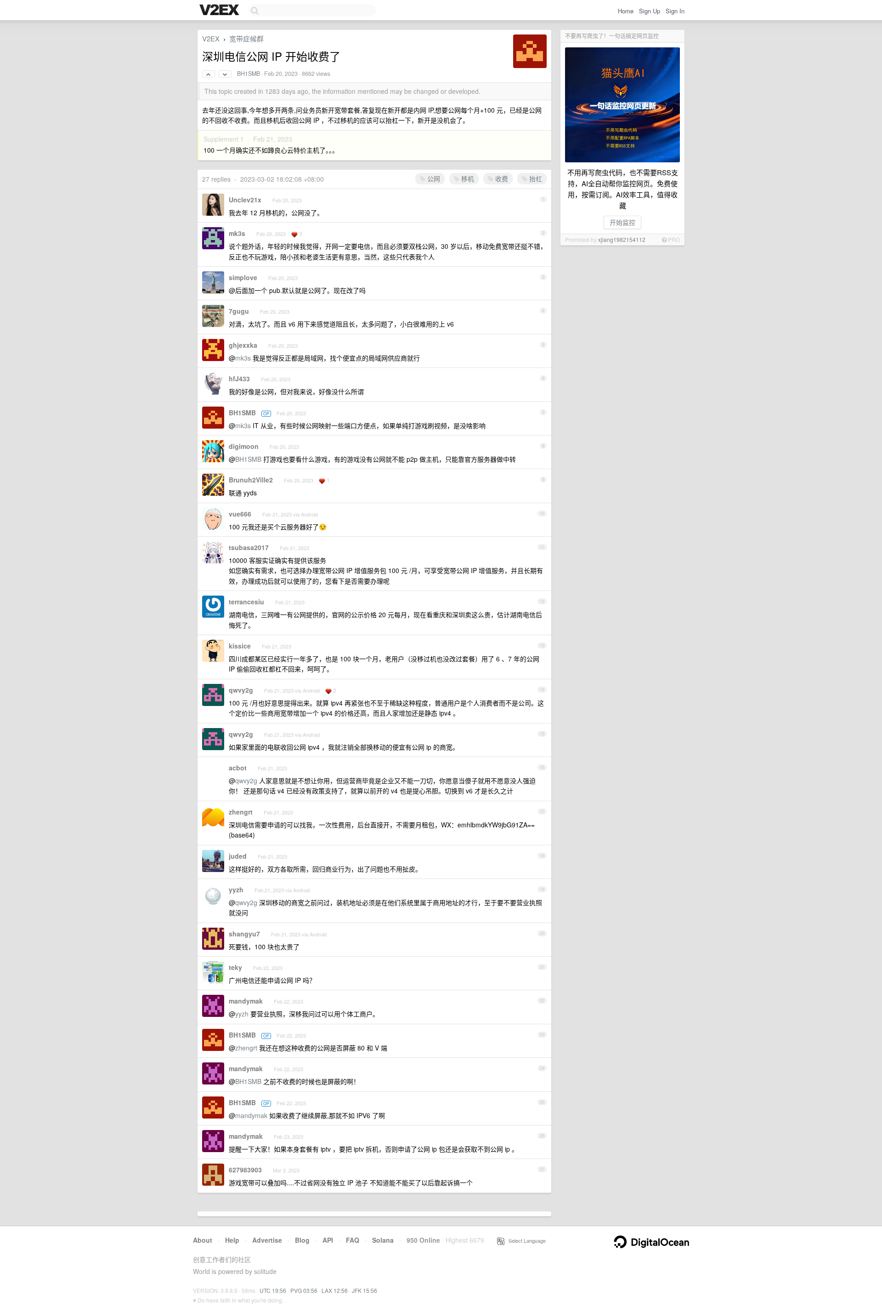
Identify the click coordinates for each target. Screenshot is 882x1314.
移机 (466, 178)
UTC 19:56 (273, 1290)
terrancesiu (246, 601)
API (327, 1240)
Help (232, 1240)
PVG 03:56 (303, 1290)
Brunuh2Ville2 (251, 479)
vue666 (240, 513)
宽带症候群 (246, 38)
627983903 (245, 1169)
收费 (500, 178)
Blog (302, 1240)
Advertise (267, 1240)
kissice (240, 645)
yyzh (236, 889)
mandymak (246, 1000)
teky (235, 967)
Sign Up (649, 10)
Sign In (675, 10)
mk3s (237, 233)
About (202, 1240)
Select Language (525, 1240)
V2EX (211, 38)
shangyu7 (244, 933)
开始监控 (622, 222)
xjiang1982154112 (621, 239)
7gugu (239, 311)
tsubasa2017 (249, 547)
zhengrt (241, 811)
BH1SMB (248, 73)
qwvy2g (241, 689)
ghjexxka (243, 345)
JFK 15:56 (364, 1290)
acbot (238, 767)
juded (238, 856)
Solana (383, 1240)
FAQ (352, 1240)
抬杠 (534, 178)
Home (625, 10)
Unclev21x (245, 199)
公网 (432, 178)
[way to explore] (220, 10)
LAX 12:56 (335, 1290)
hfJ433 (239, 378)
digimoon (244, 446)
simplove (243, 277)
